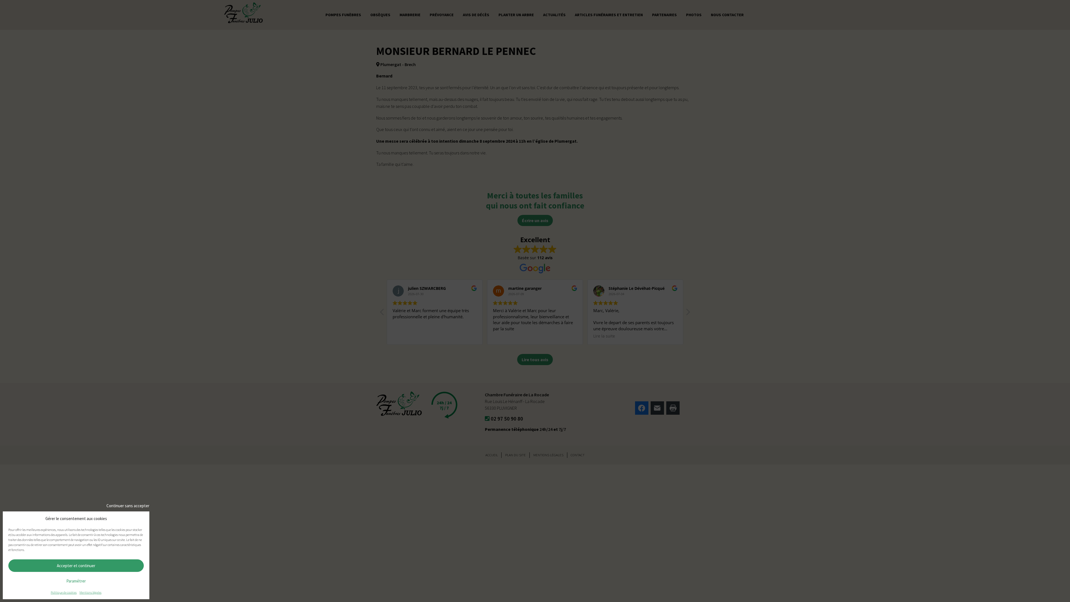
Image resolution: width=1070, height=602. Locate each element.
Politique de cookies (64, 592)
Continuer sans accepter (127, 505)
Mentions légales (90, 592)
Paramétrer (76, 581)
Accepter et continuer (76, 565)
